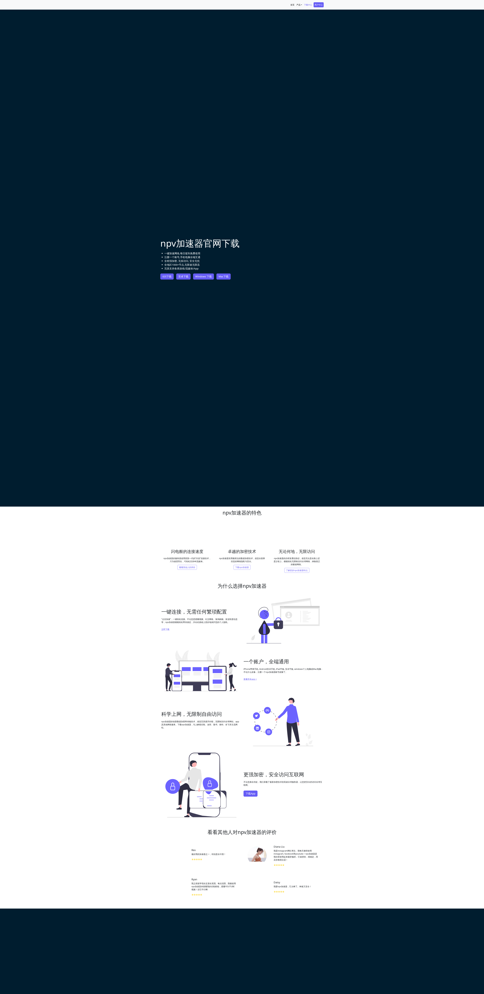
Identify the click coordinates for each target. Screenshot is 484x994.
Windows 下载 (203, 276)
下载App (250, 793)
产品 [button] (298, 4)
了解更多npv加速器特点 (297, 570)
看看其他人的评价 (187, 567)
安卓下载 (183, 276)
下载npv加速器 (242, 567)
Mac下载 (224, 276)
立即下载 (165, 629)
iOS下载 (167, 276)
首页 (292, 4)
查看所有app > (250, 679)
